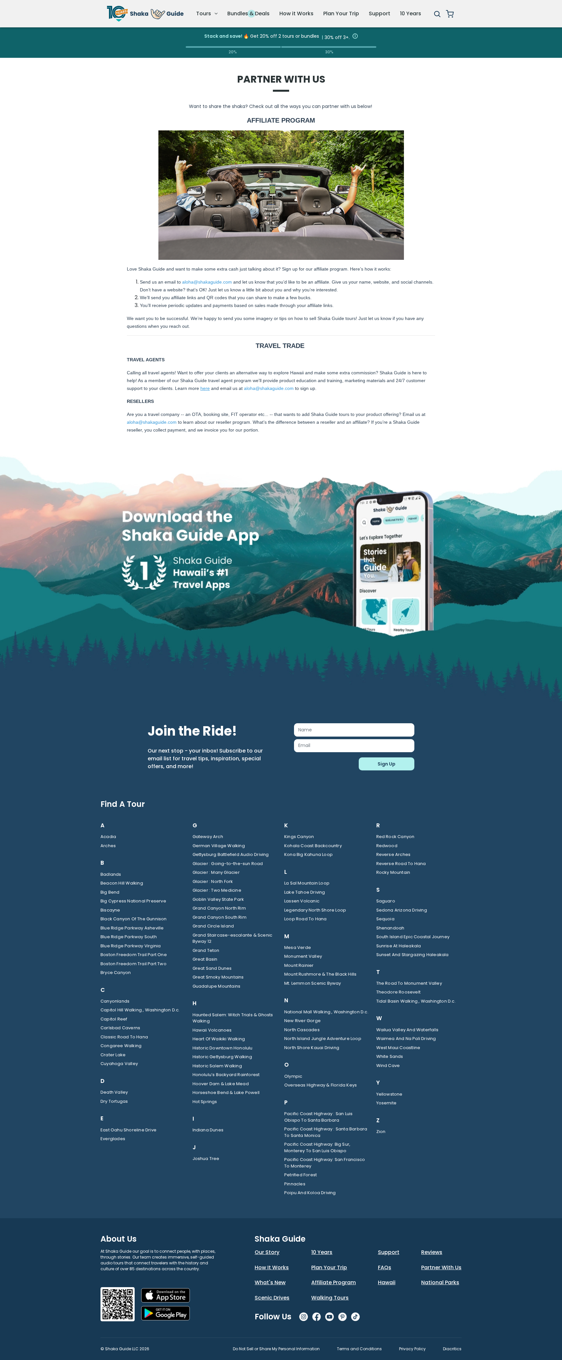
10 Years (410, 13)
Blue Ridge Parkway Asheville (132, 928)
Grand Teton (206, 950)
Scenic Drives (272, 1297)
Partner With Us (441, 1267)
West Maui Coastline (398, 1048)
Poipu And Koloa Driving (310, 1193)
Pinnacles (294, 1184)
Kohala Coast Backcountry (313, 846)
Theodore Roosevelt (398, 992)
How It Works (272, 1267)
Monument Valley (303, 956)
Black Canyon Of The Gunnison (133, 919)
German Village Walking (219, 846)
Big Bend (110, 892)
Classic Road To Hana (124, 1037)
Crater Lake (113, 1055)
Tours (204, 13)
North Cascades (302, 1030)
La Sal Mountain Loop (306, 883)
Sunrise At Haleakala (398, 946)
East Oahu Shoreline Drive (128, 1130)
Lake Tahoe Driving (304, 892)
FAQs (384, 1267)
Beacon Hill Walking (121, 883)
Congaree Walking (120, 1046)
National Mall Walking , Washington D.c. (326, 1012)
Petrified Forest (300, 1175)
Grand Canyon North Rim (219, 908)
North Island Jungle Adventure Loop (322, 1038)
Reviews (431, 1252)
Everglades (112, 1139)
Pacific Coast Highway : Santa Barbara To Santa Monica (325, 1132)
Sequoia (385, 919)
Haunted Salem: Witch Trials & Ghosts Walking (233, 1018)
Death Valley (114, 1092)
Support (379, 13)
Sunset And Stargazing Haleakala (412, 955)
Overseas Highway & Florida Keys (320, 1085)
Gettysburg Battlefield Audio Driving (231, 854)
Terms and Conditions (359, 1349)
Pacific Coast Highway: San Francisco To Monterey (324, 1162)
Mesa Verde (297, 947)
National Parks (440, 1282)
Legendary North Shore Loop (315, 910)
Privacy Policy (412, 1349)
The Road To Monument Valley (409, 983)
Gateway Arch (208, 836)
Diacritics (452, 1349)
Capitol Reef (113, 1019)
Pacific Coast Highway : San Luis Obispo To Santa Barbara (318, 1117)
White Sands (389, 1056)
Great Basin (205, 959)
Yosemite (386, 1103)
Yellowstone (389, 1094)
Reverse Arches (393, 854)
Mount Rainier (299, 965)
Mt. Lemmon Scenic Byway (312, 983)
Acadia (108, 836)
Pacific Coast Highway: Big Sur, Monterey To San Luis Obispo (317, 1147)
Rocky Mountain (393, 872)
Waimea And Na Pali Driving (406, 1038)
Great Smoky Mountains (218, 977)
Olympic (293, 1076)
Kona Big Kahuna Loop (308, 854)
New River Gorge (302, 1021)
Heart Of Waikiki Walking (219, 1039)
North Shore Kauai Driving (311, 1048)
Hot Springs (205, 1102)
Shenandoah (390, 928)
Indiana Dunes (208, 1130)
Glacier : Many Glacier (216, 872)
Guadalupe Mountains (217, 986)
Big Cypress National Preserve (133, 901)
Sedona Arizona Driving (401, 910)
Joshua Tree (206, 1158)
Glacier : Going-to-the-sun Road (228, 863)
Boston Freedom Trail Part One (133, 955)
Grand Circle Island (213, 926)
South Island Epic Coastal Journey (413, 937)
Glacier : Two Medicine (217, 890)
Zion (381, 1131)
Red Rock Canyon (395, 836)
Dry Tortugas (114, 1101)
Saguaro (385, 901)
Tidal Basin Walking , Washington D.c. (416, 1001)
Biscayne (110, 910)
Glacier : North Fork (213, 881)
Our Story (267, 1252)
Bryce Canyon (115, 972)
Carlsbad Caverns (120, 1028)
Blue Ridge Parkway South (128, 937)
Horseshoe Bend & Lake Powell (226, 1092)
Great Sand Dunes (212, 968)
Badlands (110, 874)
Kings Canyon (299, 836)
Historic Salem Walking (217, 1066)
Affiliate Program (333, 1282)
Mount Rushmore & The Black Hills (320, 974)
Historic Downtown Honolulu (223, 1048)
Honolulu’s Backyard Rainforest (226, 1075)
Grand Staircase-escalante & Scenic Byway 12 (233, 938)
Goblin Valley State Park (218, 899)
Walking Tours (330, 1297)
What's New (270, 1282)
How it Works (296, 13)
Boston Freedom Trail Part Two (133, 964)
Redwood (386, 846)
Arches (108, 846)
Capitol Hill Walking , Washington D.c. (140, 1010)
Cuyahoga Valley (119, 1063)
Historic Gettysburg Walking (222, 1057)
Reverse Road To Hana (401, 863)
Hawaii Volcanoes (212, 1030)
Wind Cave (388, 1065)
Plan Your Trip (341, 13)
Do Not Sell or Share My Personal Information (276, 1349)
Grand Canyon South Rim (220, 917)
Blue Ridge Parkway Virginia (130, 946)
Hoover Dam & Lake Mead (221, 1084)
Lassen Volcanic (301, 901)
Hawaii (386, 1282)
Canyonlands (114, 1001)
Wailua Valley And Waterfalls (407, 1030)
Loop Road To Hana (305, 919)
